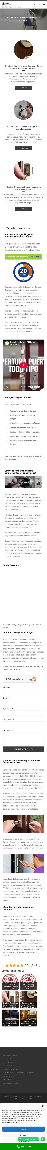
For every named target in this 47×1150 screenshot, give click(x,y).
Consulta (8, 730)
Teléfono (8, 709)
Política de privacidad (10, 1055)
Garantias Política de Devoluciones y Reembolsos (18, 1073)
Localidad (8, 720)
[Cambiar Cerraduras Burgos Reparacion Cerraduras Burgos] (23, 170)
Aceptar (23, 1129)
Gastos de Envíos (8, 1076)
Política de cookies (9, 1066)
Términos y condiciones (10, 1069)
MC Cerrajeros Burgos (18, 1096)
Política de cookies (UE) (10, 1083)
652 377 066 (35, 257)
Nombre (7, 687)
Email (6, 698)
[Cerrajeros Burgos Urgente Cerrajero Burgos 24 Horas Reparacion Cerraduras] (23, 49)
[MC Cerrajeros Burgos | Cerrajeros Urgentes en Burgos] (7, 3)
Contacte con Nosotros (17, 257)
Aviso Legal (7, 1059)
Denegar (23, 1135)
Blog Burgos (7, 1080)
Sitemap (28, 1098)
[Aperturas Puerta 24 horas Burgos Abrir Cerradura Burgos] (23, 110)
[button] (43, 1106)
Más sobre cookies (9, 1062)
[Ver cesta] (39, 4)
